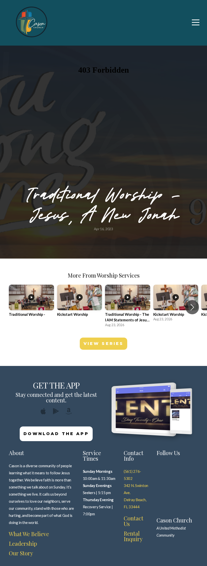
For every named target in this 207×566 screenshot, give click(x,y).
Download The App (56, 433)
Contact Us (133, 521)
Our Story (21, 553)
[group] (31, 304)
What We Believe (29, 534)
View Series (104, 343)
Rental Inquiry (133, 536)
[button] (192, 307)
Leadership (23, 543)
